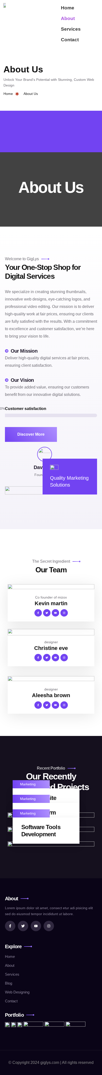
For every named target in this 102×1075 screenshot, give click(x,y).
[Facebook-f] (38, 613)
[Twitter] (47, 613)
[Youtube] (55, 613)
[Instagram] (64, 613)
